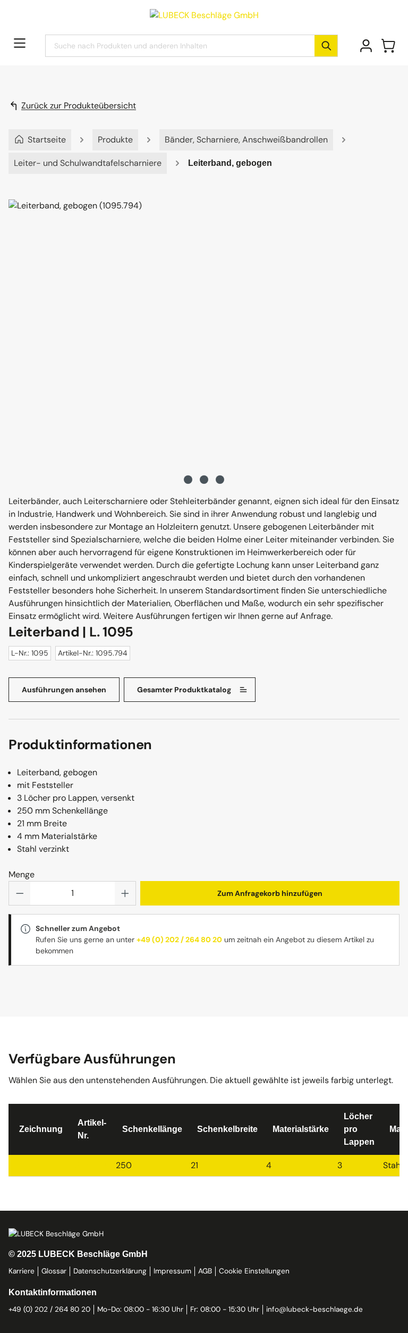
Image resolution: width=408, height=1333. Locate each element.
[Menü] (19, 43)
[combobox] (180, 45)
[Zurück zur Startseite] (204, 14)
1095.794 (89, 1165)
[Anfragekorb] (388, 45)
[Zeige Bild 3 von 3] (220, 479)
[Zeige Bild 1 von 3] (188, 479)
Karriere (21, 1271)
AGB (205, 1271)
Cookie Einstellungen (254, 1271)
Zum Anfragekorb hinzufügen (269, 893)
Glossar (53, 1271)
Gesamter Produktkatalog (184, 689)
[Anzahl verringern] (19, 893)
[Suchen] (325, 45)
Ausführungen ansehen (64, 689)
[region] (204, 343)
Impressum (172, 1271)
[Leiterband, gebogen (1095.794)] (203, 332)
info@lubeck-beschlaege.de (314, 1309)
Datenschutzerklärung (110, 1271)
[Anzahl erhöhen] (125, 893)
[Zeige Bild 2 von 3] (204, 479)
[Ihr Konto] (366, 45)
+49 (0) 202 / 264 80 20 (179, 939)
